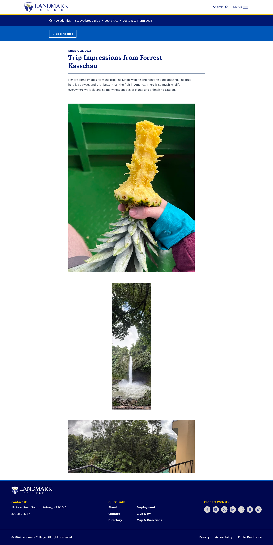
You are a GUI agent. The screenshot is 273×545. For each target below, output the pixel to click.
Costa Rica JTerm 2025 (137, 20)
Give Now (144, 514)
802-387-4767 (20, 514)
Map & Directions (149, 520)
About (112, 507)
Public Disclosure (250, 537)
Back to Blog (64, 34)
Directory (115, 520)
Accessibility (223, 537)
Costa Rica (111, 20)
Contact (114, 514)
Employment (146, 507)
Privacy (204, 537)
